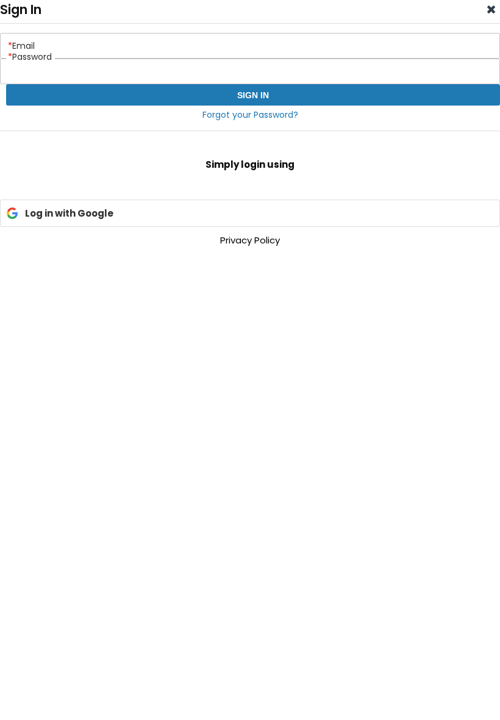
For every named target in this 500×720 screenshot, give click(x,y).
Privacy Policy (250, 240)
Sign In (253, 95)
